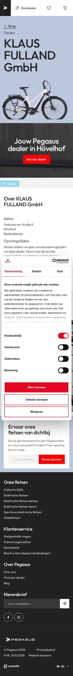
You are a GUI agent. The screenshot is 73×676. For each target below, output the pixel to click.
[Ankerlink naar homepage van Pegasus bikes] (5, 8)
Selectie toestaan (36, 399)
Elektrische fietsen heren (20, 506)
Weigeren (36, 411)
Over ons (10, 572)
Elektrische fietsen (16, 495)
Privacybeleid (45, 650)
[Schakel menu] (65, 8)
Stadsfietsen (12, 518)
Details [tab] (36, 271)
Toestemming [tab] (13, 271)
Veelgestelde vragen (17, 536)
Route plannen (13, 233)
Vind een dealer (14, 577)
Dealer (12, 184)
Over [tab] (60, 271)
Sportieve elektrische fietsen (23, 512)
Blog (7, 583)
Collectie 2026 (13, 490)
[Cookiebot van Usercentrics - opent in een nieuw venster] (52, 261)
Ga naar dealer (36, 159)
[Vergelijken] (49, 8)
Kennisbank (11, 547)
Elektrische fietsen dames (21, 501)
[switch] (63, 347)
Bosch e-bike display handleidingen (27, 553)
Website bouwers (39, 655)
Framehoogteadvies (17, 542)
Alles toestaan (36, 387)
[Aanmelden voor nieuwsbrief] (64, 603)
